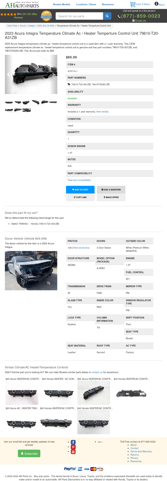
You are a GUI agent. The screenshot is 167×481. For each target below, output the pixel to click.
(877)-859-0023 (141, 15)
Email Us (140, 20)
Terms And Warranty (141, 451)
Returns (134, 454)
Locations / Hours (86, 4)
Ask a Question (112, 189)
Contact (134, 448)
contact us (97, 372)
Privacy (134, 457)
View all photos (81, 247)
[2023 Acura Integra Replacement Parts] (31, 270)
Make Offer (112, 197)
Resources (108, 4)
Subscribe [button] (31, 453)
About (162, 4)
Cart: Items (143, 4)
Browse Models (61, 4)
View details (102, 111)
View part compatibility (79, 180)
